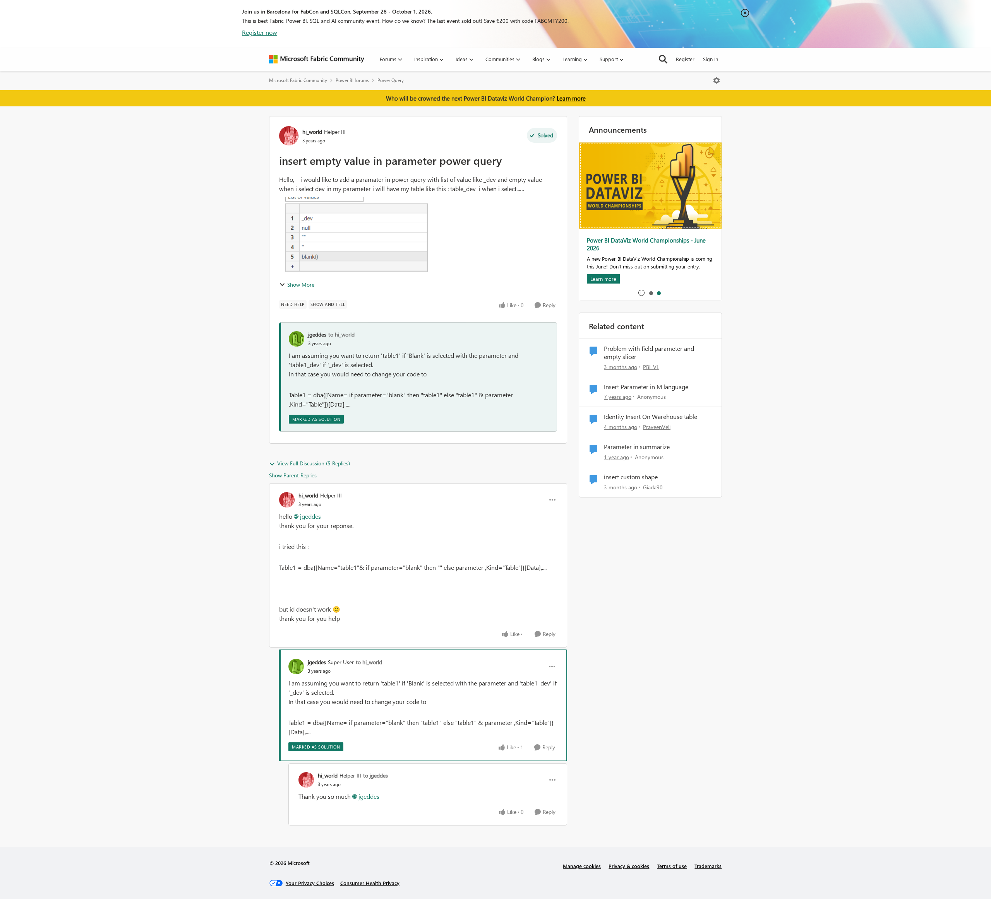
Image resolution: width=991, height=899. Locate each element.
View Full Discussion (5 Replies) (313, 463)
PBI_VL (651, 367)
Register (685, 59)
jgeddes (317, 334)
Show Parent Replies (293, 475)
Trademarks (708, 866)
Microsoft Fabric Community (298, 80)
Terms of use (672, 866)
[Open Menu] (716, 80)
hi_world (312, 131)
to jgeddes (375, 775)
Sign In (710, 59)
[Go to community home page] (316, 59)
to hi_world (341, 334)
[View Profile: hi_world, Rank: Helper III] (288, 135)
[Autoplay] (641, 293)
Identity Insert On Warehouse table (650, 416)
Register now (259, 32)
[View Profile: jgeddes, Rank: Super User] (296, 666)
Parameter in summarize (637, 447)
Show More (300, 284)
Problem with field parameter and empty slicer (649, 353)
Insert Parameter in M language (646, 387)
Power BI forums (352, 80)
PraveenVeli (656, 427)
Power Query (390, 80)
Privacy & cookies (629, 866)
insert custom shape (631, 477)
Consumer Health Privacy (369, 883)
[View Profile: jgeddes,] (296, 339)
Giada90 (653, 487)
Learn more (571, 98)
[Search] (663, 59)
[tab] (651, 293)
